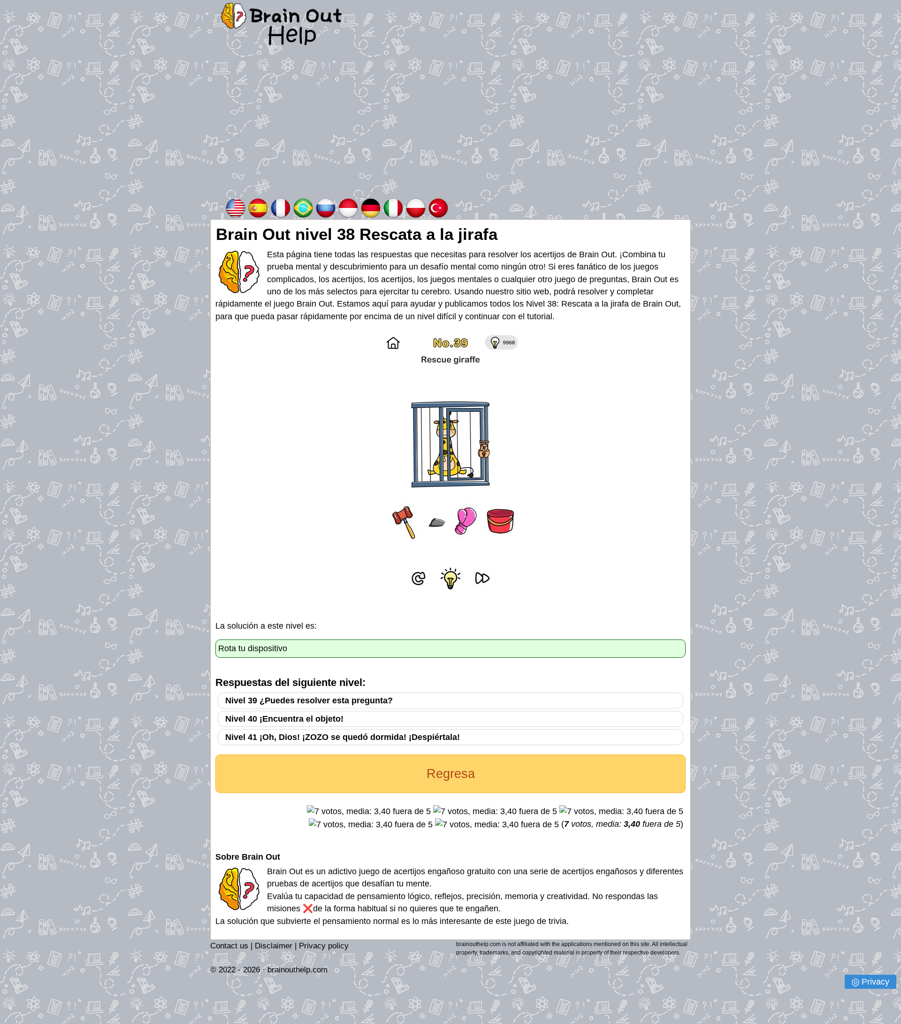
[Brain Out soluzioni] (393, 207)
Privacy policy (324, 945)
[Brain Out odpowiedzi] (416, 207)
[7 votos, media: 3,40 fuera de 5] (369, 811)
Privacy (875, 981)
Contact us (229, 945)
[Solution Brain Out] (280, 207)
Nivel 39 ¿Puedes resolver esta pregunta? (309, 700)
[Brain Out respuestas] (258, 207)
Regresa (451, 774)
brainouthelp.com (297, 969)
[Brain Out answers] (235, 207)
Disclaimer (273, 945)
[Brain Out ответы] (325, 207)
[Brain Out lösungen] (370, 207)
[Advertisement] (450, 126)
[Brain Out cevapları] (438, 207)
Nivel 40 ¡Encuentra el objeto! (284, 719)
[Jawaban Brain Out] (348, 207)
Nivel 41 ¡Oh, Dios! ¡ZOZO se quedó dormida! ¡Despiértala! (342, 737)
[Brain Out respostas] (303, 207)
